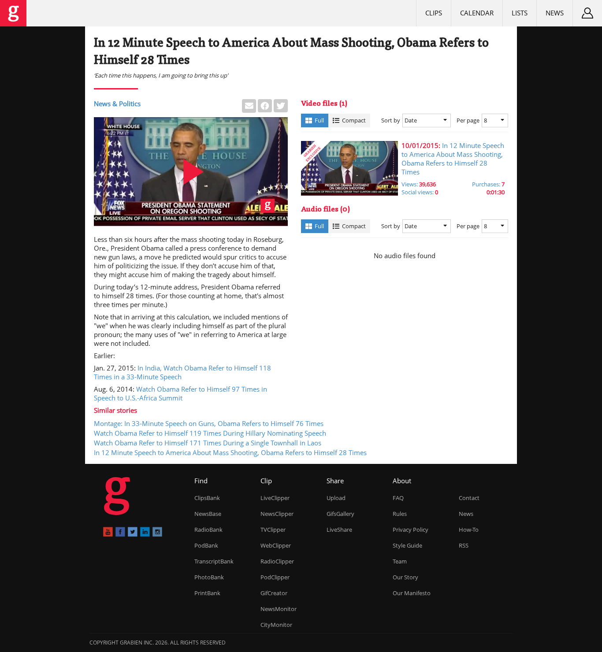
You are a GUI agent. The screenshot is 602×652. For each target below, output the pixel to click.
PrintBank (207, 593)
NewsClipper (277, 514)
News (555, 12)
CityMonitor (276, 625)
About (402, 480)
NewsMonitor (278, 609)
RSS (463, 545)
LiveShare (339, 529)
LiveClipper (275, 498)
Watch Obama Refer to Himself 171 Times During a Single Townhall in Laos (207, 442)
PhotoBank (209, 577)
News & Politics (117, 103)
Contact (469, 498)
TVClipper (273, 529)
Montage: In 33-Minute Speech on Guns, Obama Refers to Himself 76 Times (208, 423)
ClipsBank (207, 498)
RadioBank (208, 529)
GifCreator (273, 593)
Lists (520, 12)
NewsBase (207, 514)
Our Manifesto (412, 593)
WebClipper (275, 545)
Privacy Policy (410, 529)
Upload (336, 498)
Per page (468, 120)
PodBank (206, 545)
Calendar (477, 12)
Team (400, 561)
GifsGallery (340, 514)
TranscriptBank (214, 561)
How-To (469, 529)
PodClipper (275, 577)
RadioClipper (277, 561)
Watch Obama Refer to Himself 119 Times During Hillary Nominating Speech (210, 433)
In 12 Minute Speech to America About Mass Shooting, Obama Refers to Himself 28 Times (230, 452)
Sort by (390, 120)
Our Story (405, 577)
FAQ (398, 498)
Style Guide (407, 545)
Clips (433, 12)
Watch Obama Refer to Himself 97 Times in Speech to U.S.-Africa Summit (180, 393)
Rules (400, 514)
